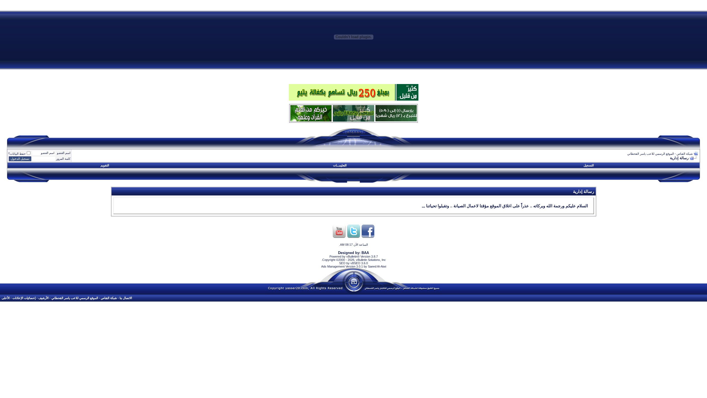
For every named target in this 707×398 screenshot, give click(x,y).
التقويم (105, 165)
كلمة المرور (63, 158)
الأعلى (6, 298)
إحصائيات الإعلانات (24, 298)
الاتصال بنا (126, 298)
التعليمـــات (340, 165)
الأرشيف (43, 298)
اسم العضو (63, 153)
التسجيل (589, 165)
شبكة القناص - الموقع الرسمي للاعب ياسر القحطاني (660, 153)
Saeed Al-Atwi (377, 266)
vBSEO (355, 263)
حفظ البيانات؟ (17, 153)
